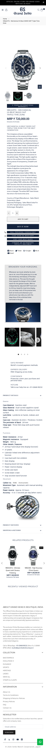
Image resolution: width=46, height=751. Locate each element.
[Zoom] (40, 87)
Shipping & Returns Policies (14, 698)
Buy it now (23, 226)
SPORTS (6, 667)
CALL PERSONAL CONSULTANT (23, 232)
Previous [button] (6, 68)
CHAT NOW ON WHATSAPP (23, 235)
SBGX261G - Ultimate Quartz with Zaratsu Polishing (12, 570)
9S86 (15, 483)
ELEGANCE (7, 664)
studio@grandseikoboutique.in (23, 648)
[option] (23, 70)
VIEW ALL (6, 677)
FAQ (4, 705)
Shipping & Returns (12, 530)
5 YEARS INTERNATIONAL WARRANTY (23, 105)
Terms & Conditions (11, 695)
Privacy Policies (9, 701)
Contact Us (7, 708)
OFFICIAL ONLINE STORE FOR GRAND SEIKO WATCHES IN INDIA (23, 3)
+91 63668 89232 (21, 646)
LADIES (5, 673)
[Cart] (42, 10)
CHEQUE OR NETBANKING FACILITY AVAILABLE (23, 243)
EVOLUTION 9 (8, 661)
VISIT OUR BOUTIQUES (23, 239)
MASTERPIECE (8, 658)
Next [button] (40, 68)
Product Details (10, 395)
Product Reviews (11, 525)
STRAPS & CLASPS (10, 680)
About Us (6, 692)
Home (5, 19)
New (41, 548)
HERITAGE (7, 670)
